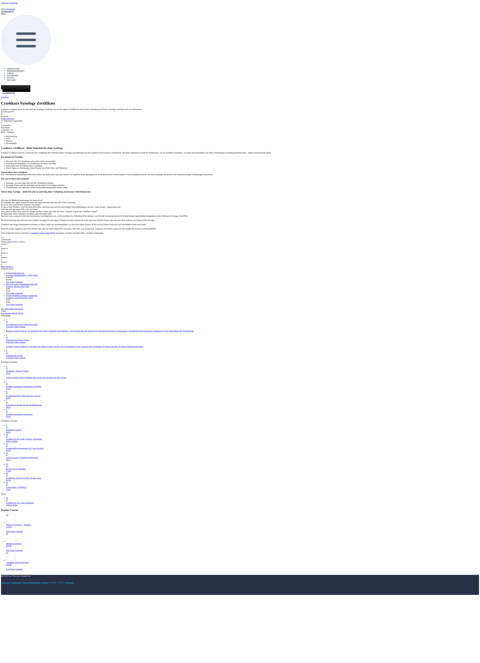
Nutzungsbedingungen (31, 583)
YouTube (11, 80)
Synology (5, 97)
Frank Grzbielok (7, 119)
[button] (45, 39)
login (9, 242)
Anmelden (26, 658)
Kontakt (45, 583)
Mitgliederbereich (15, 71)
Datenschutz (16, 583)
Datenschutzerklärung (58, 638)
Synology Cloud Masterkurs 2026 (19, 298)
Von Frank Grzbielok (14, 282)
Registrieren (17, 658)
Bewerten (70, 583)
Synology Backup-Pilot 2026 (17, 286)
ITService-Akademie (9, 3)
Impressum (6, 583)
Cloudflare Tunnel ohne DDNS (42, 233)
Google (6, 600)
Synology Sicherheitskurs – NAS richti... (22, 275)
